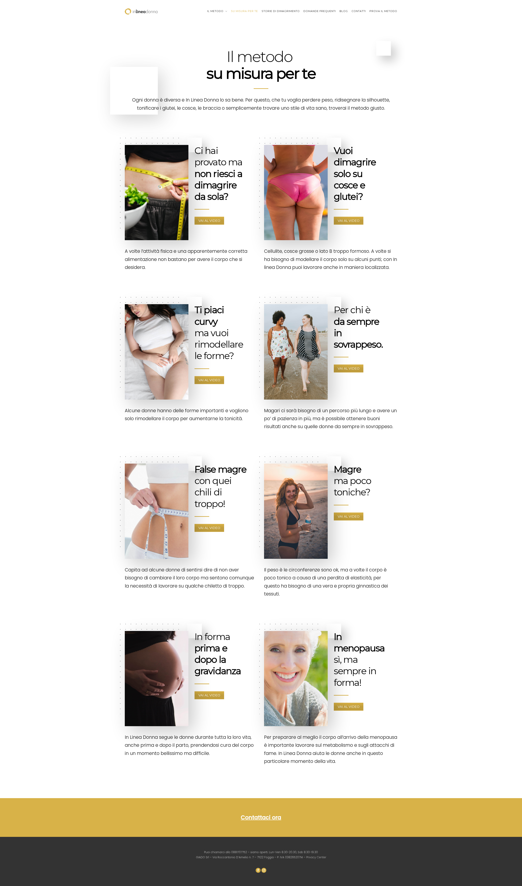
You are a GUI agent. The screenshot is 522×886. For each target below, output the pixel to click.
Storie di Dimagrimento (281, 11)
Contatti (359, 11)
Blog (344, 11)
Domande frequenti (319, 11)
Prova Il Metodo (383, 11)
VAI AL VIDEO (209, 221)
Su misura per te (244, 11)
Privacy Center (316, 857)
